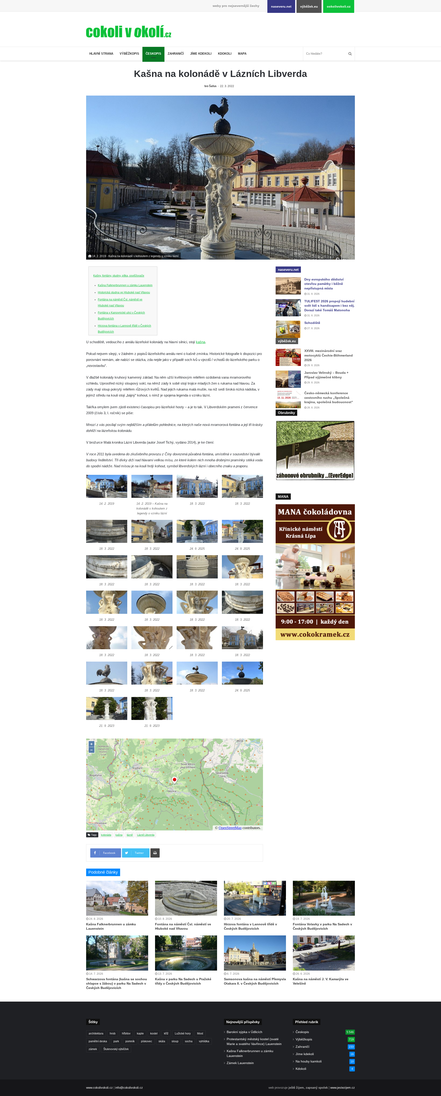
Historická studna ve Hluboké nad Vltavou (124, 292)
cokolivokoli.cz (339, 6)
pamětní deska (98, 1041)
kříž (166, 1033)
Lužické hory (183, 1033)
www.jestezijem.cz (342, 1087)
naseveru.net (281, 6)
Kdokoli (225, 53)
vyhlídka (204, 1041)
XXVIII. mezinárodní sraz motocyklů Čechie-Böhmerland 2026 (328, 355)
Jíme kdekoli (201, 53)
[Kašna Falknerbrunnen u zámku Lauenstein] (117, 898)
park (116, 1041)
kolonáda (106, 834)
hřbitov (126, 1033)
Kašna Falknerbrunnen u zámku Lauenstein (125, 285)
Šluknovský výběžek (116, 1049)
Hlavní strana (101, 53)
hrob (113, 1033)
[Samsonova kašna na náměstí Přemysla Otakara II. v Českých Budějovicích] (255, 952)
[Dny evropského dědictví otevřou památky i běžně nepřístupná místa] (288, 286)
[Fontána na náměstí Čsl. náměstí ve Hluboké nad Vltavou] (186, 898)
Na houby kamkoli (309, 1061)
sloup (175, 1041)
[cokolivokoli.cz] (128, 31)
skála (161, 1041)
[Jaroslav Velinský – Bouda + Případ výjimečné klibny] (288, 379)
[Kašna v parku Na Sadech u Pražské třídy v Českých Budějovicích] (186, 952)
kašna (200, 342)
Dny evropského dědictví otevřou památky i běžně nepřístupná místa (324, 284)
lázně (130, 834)
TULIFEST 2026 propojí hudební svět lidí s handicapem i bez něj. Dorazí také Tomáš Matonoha (329, 305)
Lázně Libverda (145, 834)
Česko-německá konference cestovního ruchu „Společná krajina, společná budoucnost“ (328, 397)
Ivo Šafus (210, 86)
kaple (140, 1033)
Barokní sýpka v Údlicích (244, 1032)
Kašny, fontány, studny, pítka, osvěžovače (118, 275)
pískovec (146, 1041)
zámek (93, 1049)
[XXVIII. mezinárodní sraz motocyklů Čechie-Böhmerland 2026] (288, 357)
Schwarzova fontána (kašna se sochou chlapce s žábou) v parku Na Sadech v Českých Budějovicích (116, 983)
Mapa (242, 53)
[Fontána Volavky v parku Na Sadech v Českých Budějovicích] (324, 898)
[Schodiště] (288, 329)
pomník (130, 1041)
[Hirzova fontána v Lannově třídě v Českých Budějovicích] (255, 898)
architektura (96, 1033)
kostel (154, 1033)
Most (200, 1033)
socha (188, 1041)
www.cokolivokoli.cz (99, 1087)
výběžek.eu (309, 6)
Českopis (153, 53)
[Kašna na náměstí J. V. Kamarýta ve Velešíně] (324, 952)
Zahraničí (176, 53)
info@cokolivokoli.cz (129, 1087)
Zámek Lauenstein (240, 1063)
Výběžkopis (129, 53)
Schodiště (312, 323)
